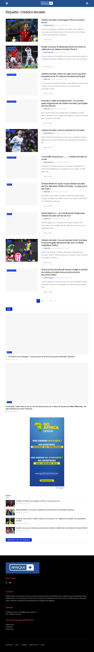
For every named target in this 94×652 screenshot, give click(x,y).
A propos (9, 645)
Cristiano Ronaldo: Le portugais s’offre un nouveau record (63, 21)
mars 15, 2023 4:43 (57, 109)
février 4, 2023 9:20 (61, 133)
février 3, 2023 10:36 (61, 162)
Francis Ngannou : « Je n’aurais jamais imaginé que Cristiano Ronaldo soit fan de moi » (63, 214)
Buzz (9, 184)
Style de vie (33, 645)
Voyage (24, 645)
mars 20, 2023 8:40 (58, 79)
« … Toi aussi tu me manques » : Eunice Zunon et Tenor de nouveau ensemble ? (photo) (40, 356)
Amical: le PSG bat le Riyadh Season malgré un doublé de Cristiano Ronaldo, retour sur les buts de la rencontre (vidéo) (64, 272)
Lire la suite (47, 40)
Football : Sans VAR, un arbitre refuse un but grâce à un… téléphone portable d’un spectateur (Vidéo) (51, 520)
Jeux (16, 645)
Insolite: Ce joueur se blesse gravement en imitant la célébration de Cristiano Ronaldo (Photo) (63, 48)
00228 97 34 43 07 (15, 614)
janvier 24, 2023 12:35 (58, 219)
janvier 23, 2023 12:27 (58, 248)
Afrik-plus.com (48, 25)
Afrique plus (10, 625)
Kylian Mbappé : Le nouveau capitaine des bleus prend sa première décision (45, 510)
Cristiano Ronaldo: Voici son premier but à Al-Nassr (62, 130)
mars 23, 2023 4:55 (22, 512)
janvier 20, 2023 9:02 (61, 278)
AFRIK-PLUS (47, 79)
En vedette (12, 21)
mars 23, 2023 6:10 (12, 411)
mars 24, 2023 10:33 (61, 25)
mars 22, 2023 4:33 (60, 52)
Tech (42, 645)
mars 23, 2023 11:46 (22, 523)
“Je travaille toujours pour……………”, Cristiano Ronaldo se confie (64, 158)
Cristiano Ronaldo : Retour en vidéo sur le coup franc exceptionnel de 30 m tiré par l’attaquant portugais (63, 75)
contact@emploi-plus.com (27, 612)
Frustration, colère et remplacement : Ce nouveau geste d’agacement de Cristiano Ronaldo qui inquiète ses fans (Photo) (64, 103)
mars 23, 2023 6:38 (12, 359)
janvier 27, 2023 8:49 (58, 192)
